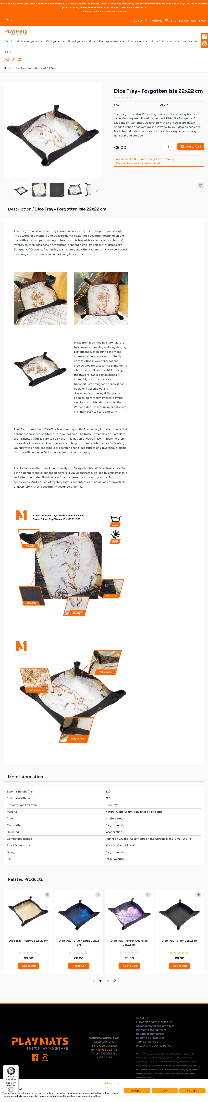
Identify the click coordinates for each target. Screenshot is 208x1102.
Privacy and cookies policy (153, 1045)
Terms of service (147, 1041)
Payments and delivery (151, 1030)
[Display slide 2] (107, 980)
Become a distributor (150, 1038)
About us (142, 1018)
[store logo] (16, 32)
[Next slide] (115, 980)
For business (187, 20)
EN (7, 20)
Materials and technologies (154, 1022)
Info (173, 20)
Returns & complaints (150, 1034)
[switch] (11, 1089)
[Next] (97, 190)
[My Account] (14, 60)
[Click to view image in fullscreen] (52, 130)
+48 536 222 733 (106, 1049)
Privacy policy (112, 1083)
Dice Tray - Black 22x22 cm (179, 940)
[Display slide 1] (100, 980)
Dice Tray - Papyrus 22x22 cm (28, 940)
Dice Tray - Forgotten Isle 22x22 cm (35, 68)
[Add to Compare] (200, 185)
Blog (201, 20)
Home (7, 68)
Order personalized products (155, 1026)
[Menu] (17, 1067)
